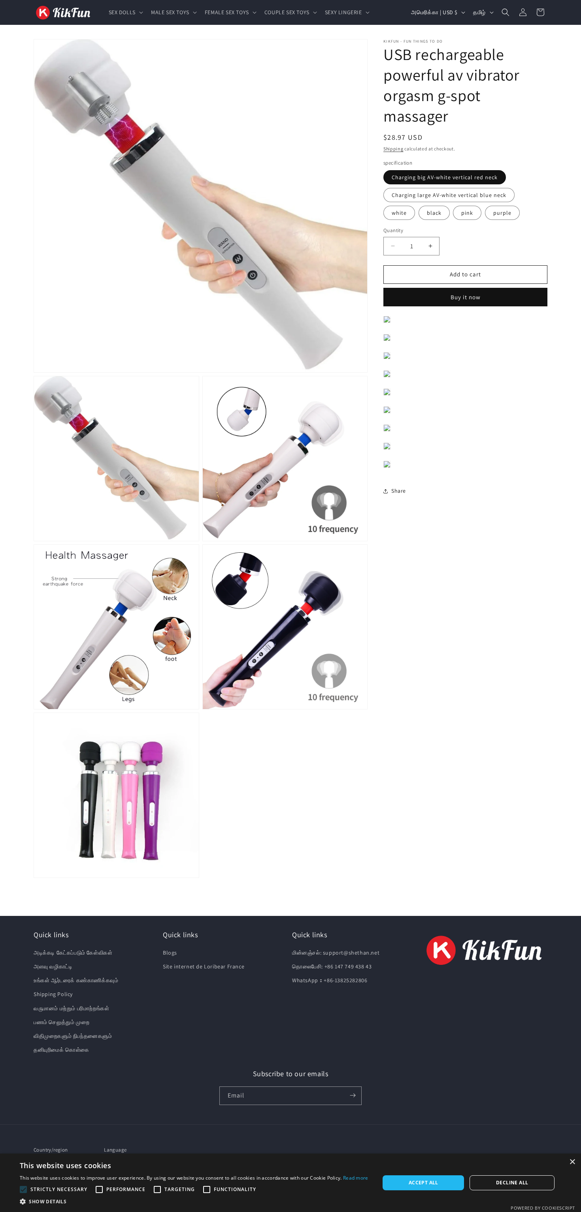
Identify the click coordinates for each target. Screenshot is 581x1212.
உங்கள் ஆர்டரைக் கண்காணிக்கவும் (76, 980)
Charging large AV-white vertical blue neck (449, 195)
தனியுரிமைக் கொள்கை (61, 1050)
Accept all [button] (423, 1182)
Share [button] (398, 490)
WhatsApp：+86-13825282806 (329, 980)
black (434, 212)
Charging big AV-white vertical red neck (445, 177)
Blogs (170, 952)
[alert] (290, 1183)
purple (502, 212)
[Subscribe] (352, 1095)
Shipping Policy (53, 994)
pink (467, 212)
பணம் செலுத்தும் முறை (61, 1022)
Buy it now (466, 296)
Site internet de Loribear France (203, 966)
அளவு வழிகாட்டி (53, 966)
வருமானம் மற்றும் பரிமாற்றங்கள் (71, 1008)
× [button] (572, 1162)
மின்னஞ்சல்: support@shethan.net (335, 952)
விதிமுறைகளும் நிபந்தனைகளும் (73, 1035)
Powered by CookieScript (543, 1208)
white (399, 212)
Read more (355, 1177)
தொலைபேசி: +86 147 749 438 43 (332, 966)
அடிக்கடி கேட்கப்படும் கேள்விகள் (73, 952)
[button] (125, 12)
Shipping (393, 149)
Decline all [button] (512, 1182)
